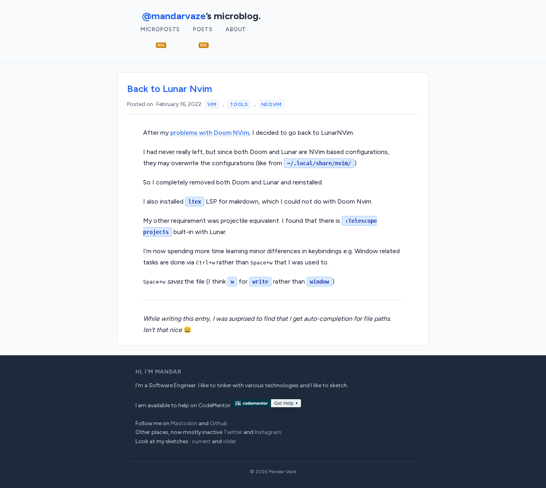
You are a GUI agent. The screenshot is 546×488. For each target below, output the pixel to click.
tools (239, 104)
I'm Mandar (163, 371)
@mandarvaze (174, 16)
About (236, 29)
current (201, 441)
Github (218, 423)
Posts (203, 29)
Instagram (268, 432)
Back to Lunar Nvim (169, 88)
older (229, 441)
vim (212, 104)
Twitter (232, 432)
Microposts (160, 29)
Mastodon (184, 423)
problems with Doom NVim (209, 132)
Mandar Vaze (283, 471)
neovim (271, 104)
